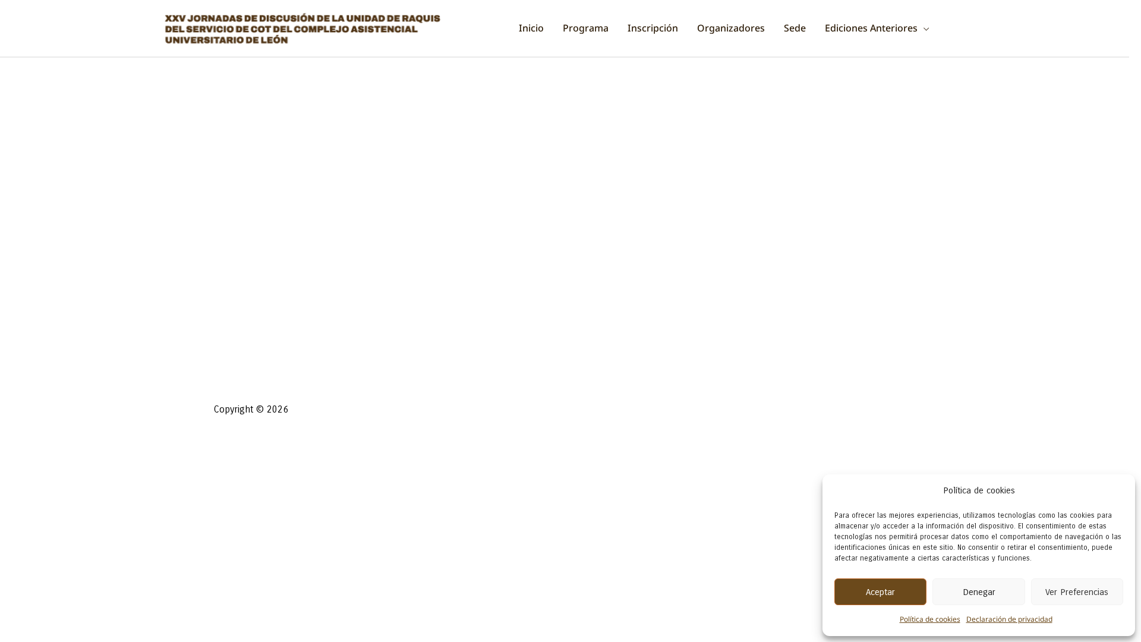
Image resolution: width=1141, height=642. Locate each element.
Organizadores (731, 27)
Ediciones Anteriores (871, 27)
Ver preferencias (1076, 592)
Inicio (531, 27)
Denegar (979, 592)
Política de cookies (930, 619)
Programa (586, 27)
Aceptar (880, 592)
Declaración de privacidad (1009, 619)
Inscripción (653, 27)
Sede (795, 27)
